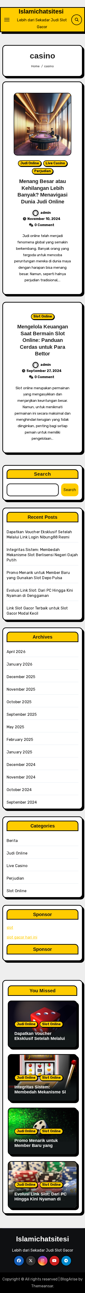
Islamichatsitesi (41, 11)
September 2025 (22, 714)
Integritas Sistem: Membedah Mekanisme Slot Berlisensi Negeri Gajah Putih (42, 554)
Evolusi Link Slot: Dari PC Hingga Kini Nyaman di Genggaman (40, 1199)
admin (45, 213)
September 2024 (22, 802)
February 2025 (20, 739)
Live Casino (55, 163)
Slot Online (42, 316)
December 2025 (21, 677)
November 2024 (21, 777)
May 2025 (15, 727)
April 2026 (16, 651)
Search (42, 474)
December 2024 (21, 764)
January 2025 (19, 752)
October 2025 (19, 702)
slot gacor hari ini (22, 937)
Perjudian (42, 171)
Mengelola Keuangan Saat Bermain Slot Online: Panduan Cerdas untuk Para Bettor (42, 340)
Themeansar (42, 1286)
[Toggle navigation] (7, 19)
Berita (12, 840)
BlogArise (68, 1279)
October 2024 (19, 789)
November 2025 (21, 689)
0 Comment (44, 225)
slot (10, 927)
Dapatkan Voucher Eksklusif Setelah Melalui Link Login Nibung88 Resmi (42, 1038)
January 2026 (19, 664)
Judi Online (29, 163)
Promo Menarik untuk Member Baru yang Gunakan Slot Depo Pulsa (40, 1145)
